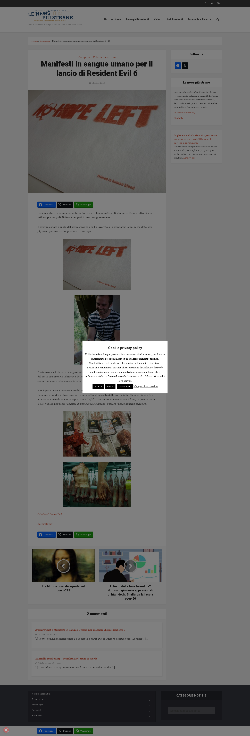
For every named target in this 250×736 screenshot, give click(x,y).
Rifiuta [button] (110, 386)
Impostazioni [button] (125, 386)
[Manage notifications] (6, 730)
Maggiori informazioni (146, 386)
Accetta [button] (98, 386)
